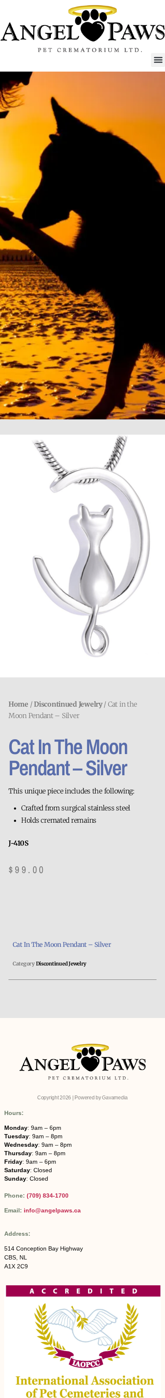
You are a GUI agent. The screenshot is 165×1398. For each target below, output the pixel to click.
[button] (158, 60)
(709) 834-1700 (48, 1195)
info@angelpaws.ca (52, 1210)
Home (18, 704)
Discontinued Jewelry (68, 704)
